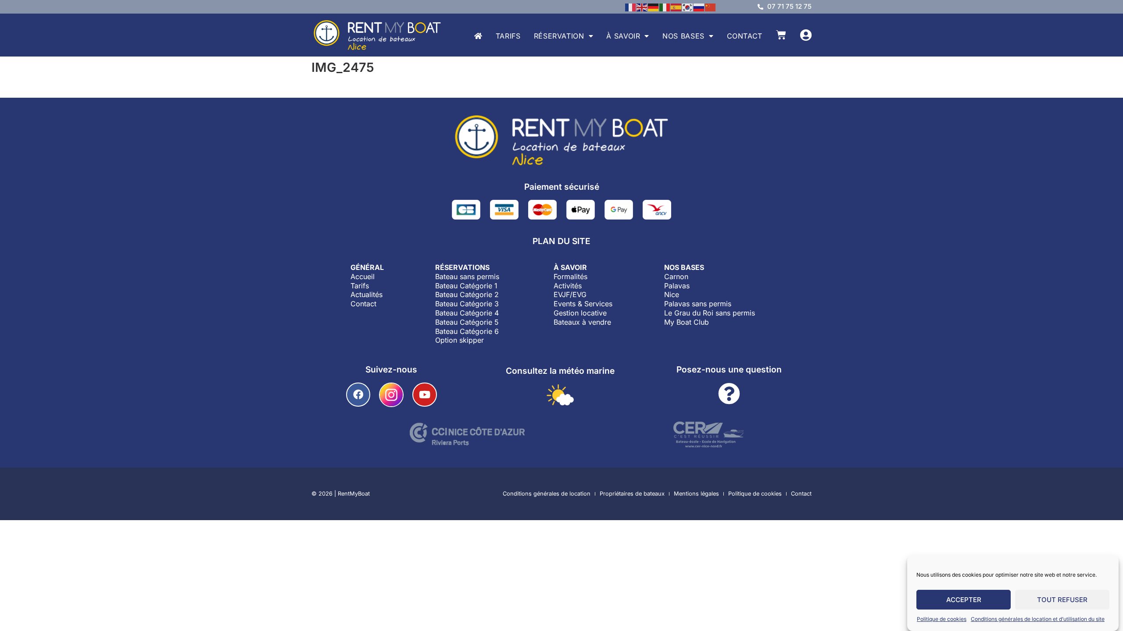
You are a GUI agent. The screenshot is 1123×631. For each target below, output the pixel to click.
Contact (744, 36)
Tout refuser (1062, 600)
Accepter (963, 600)
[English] (642, 6)
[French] (631, 6)
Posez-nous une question (729, 369)
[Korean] (688, 6)
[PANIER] (781, 35)
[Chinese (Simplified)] (710, 6)
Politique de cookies (941, 619)
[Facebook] (358, 395)
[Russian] (699, 6)
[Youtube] (424, 395)
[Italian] (665, 6)
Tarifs (508, 36)
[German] (653, 6)
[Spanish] (676, 6)
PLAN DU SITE (561, 241)
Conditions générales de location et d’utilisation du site (1038, 619)
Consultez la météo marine (560, 370)
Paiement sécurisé (561, 186)
